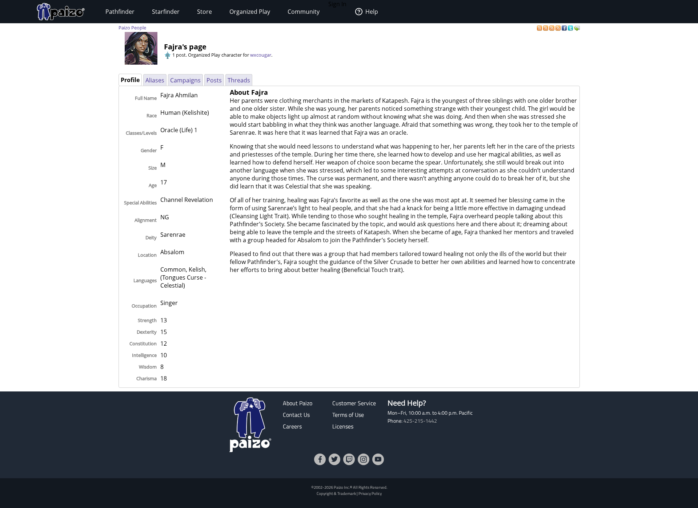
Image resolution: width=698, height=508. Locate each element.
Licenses (342, 426)
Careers (292, 426)
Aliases (154, 80)
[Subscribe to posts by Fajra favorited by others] (546, 27)
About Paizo (297, 403)
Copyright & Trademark (336, 493)
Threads (239, 80)
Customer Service (354, 403)
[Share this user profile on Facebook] (565, 27)
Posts (214, 80)
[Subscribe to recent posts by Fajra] (540, 27)
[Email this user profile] (577, 27)
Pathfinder (120, 12)
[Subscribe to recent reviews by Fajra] (552, 27)
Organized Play (249, 12)
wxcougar (260, 55)
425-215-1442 (420, 421)
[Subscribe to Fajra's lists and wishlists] (558, 27)
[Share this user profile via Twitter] (571, 27)
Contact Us (296, 414)
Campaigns (185, 80)
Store (204, 12)
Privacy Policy (370, 493)
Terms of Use (348, 414)
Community (304, 12)
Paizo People (132, 27)
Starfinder (166, 12)
